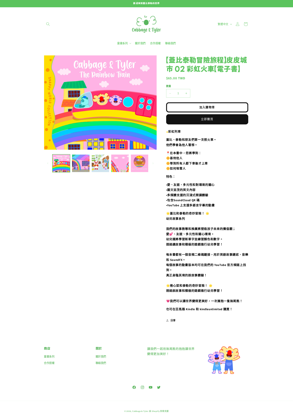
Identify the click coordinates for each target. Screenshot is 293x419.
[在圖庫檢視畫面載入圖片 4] (120, 163)
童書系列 (49, 356)
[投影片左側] (47, 163)
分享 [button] (173, 320)
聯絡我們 (101, 363)
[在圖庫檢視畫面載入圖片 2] (81, 163)
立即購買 (207, 119)
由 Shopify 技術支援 (159, 411)
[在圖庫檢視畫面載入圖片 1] (61, 163)
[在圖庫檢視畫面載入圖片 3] (100, 163)
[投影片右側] (153, 163)
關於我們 (101, 356)
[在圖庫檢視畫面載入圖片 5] (140, 163)
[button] (48, 24)
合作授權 (49, 363)
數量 (168, 86)
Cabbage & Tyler (140, 411)
